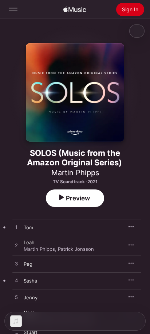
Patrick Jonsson (76, 249)
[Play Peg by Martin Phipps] (16, 264)
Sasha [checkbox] (30, 281)
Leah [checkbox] (29, 242)
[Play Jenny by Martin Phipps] (16, 297)
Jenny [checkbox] (31, 297)
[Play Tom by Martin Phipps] (16, 227)
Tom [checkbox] (28, 227)
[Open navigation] (13, 9)
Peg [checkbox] (28, 264)
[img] (74, 9)
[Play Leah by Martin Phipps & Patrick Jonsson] (16, 245)
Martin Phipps (75, 172)
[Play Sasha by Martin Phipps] (16, 280)
